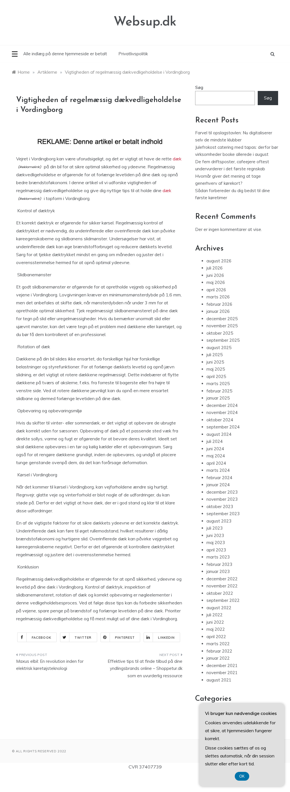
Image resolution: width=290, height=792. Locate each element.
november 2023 (222, 499)
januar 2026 (218, 311)
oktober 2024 (219, 419)
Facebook (41, 638)
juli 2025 (214, 354)
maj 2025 (215, 369)
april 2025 (216, 376)
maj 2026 (215, 282)
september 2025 (223, 340)
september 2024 (223, 427)
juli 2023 (214, 528)
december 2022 (222, 578)
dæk (177, 159)
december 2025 (222, 318)
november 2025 (222, 325)
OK (242, 776)
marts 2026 (218, 297)
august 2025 (218, 347)
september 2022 (223, 600)
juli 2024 (214, 441)
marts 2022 (218, 643)
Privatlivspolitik (133, 53)
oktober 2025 (219, 333)
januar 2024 (218, 484)
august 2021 (218, 680)
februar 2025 (219, 391)
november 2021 (222, 672)
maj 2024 (215, 455)
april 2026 (216, 289)
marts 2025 (218, 383)
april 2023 (216, 550)
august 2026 (218, 261)
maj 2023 (215, 542)
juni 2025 (215, 362)
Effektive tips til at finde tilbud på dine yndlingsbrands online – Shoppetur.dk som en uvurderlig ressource (145, 668)
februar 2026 (219, 304)
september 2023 (223, 513)
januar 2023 (218, 571)
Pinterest (125, 638)
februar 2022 (219, 651)
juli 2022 (214, 614)
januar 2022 (218, 658)
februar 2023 (219, 564)
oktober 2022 (219, 593)
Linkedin (166, 638)
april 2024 (216, 463)
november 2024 (222, 412)
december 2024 (222, 405)
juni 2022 (215, 622)
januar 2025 (218, 398)
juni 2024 (215, 448)
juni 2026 (215, 275)
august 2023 (218, 521)
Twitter (83, 638)
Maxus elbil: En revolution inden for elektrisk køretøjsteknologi (50, 665)
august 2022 (218, 607)
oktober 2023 (219, 506)
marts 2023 (218, 557)
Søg (199, 87)
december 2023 (222, 492)
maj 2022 (215, 629)
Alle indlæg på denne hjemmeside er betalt (65, 53)
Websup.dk (145, 22)
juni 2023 (215, 535)
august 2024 (218, 434)
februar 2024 (219, 477)
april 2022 (216, 636)
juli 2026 (214, 268)
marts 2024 (218, 470)
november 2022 (222, 586)
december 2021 (222, 665)
